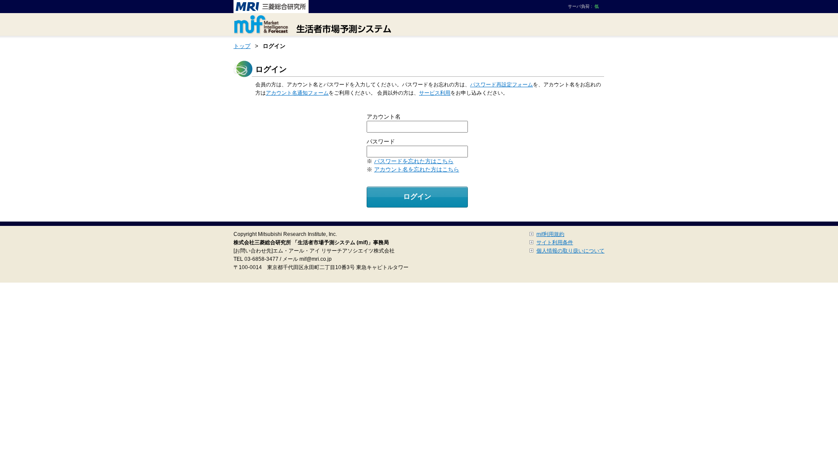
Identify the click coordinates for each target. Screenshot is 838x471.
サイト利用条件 (554, 242)
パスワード (381, 141)
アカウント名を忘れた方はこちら (416, 169)
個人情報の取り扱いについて (570, 251)
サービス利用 (434, 93)
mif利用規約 (550, 234)
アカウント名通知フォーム (297, 93)
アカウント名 (384, 116)
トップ (242, 46)
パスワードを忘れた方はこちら (413, 161)
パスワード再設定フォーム (501, 85)
